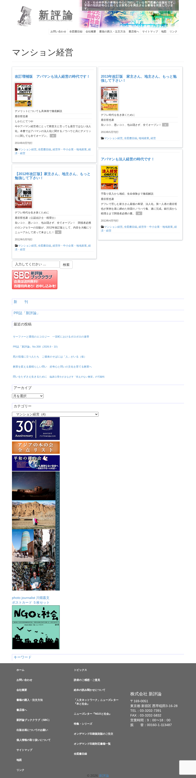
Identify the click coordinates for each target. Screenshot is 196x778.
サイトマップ (150, 31)
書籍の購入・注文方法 (112, 31)
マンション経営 (27, 149)
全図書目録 (75, 31)
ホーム (20, 669)
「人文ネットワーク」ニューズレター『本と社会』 (96, 701)
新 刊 (21, 302)
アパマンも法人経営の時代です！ (128, 159)
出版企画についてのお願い (32, 729)
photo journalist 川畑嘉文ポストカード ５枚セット (31, 600)
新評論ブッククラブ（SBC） (33, 719)
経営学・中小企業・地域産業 (70, 149)
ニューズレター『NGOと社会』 (93, 713)
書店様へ (134, 31)
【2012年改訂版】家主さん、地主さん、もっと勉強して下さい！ (53, 176)
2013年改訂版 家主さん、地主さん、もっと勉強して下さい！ (139, 78)
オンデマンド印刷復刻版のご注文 (93, 733)
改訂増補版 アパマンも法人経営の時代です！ (52, 76)
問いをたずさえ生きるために (59, 376)
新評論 (57, 15)
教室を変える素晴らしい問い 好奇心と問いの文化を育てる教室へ (52, 366)
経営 (153, 138)
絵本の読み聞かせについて (89, 689)
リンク (173, 31)
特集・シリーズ (83, 723)
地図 (163, 31)
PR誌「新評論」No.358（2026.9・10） (36, 346)
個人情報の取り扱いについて (33, 739)
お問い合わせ (58, 31)
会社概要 (91, 31)
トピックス (80, 669)
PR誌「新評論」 (27, 313)
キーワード (23, 657)
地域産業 (144, 138)
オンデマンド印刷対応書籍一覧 (92, 743)
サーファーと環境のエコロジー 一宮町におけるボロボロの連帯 (51, 336)
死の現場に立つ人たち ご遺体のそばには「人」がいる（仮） (50, 356)
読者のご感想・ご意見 (87, 679)
